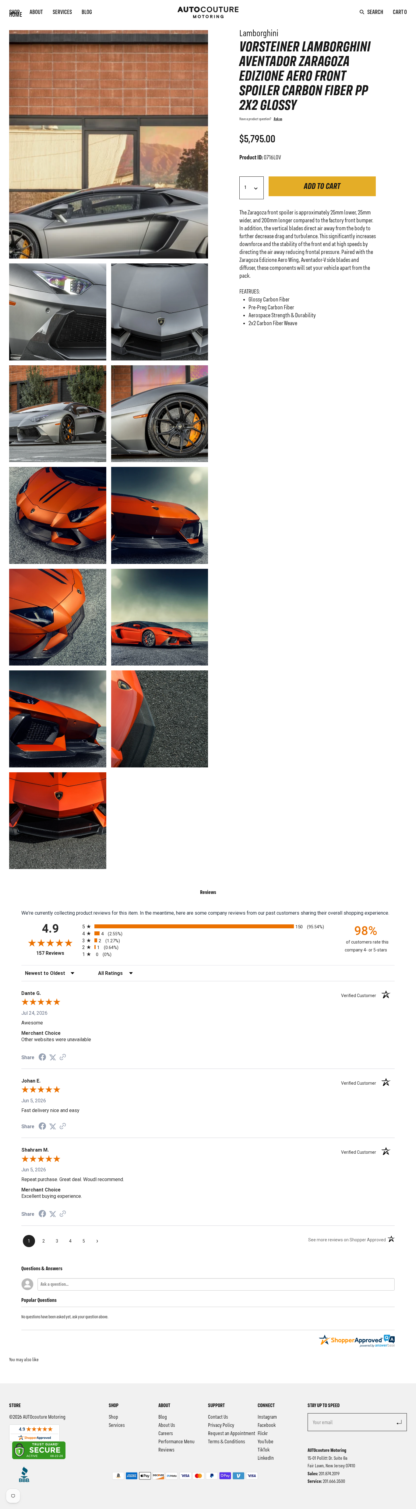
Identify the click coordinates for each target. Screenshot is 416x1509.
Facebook (267, 1425)
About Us (166, 1425)
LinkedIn (266, 1458)
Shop (14, 12)
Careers (165, 1433)
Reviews (166, 1450)
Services (62, 12)
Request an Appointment (231, 1433)
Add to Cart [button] (322, 187)
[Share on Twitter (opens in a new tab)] (52, 1057)
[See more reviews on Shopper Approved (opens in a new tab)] (62, 1057)
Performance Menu (176, 1442)
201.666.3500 (334, 1481)
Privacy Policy (221, 1425)
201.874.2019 (329, 1474)
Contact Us (218, 1417)
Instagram (267, 1417)
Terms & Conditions (226, 1442)
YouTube (265, 1442)
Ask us (278, 119)
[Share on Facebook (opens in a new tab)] (42, 1058)
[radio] (208, 926)
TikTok (264, 1450)
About (36, 12)
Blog (87, 12)
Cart (400, 12)
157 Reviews (57, 953)
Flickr (263, 1433)
